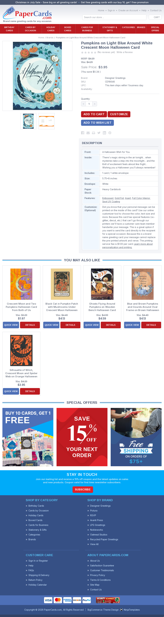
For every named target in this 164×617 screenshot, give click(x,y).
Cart (157, 17)
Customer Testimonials (102, 570)
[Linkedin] (104, 133)
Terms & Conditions (100, 580)
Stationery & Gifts (109, 29)
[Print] (93, 133)
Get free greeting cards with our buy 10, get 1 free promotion (115, 2)
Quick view (11, 325)
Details (30, 325)
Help (144, 10)
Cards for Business (87, 29)
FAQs (31, 570)
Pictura (93, 510)
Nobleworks (96, 529)
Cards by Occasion (30, 29)
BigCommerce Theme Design (103, 609)
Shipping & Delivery (39, 575)
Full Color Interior (141, 198)
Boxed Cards (67, 29)
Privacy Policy (97, 575)
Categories (128, 27)
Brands (141, 27)
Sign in (111, 10)
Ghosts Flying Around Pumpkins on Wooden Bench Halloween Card (102, 307)
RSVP (93, 515)
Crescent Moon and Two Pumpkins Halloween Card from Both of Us (21, 307)
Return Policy (35, 580)
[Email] (88, 133)
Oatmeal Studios (98, 534)
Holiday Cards (50, 29)
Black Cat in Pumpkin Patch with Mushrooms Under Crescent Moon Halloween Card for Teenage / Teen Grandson (61, 307)
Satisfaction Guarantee (102, 565)
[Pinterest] (109, 133)
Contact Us (156, 10)
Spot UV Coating (111, 201)
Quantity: (85, 98)
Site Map (94, 584)
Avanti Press (96, 520)
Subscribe (83, 489)
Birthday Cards (9, 29)
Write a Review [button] (125, 52)
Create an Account (128, 10)
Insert (128, 198)
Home (101, 10)
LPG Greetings (97, 525)
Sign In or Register (38, 560)
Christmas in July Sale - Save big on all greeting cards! (46, 2)
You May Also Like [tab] (82, 260)
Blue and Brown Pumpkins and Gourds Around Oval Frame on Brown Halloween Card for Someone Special (142, 307)
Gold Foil (119, 198)
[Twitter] (99, 133)
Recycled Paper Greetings (104, 539)
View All (94, 544)
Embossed (107, 198)
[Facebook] (82, 133)
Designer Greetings (115, 78)
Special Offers (155, 29)
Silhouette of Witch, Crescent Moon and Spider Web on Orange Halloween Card (21, 373)
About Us (95, 560)
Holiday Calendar (38, 584)
